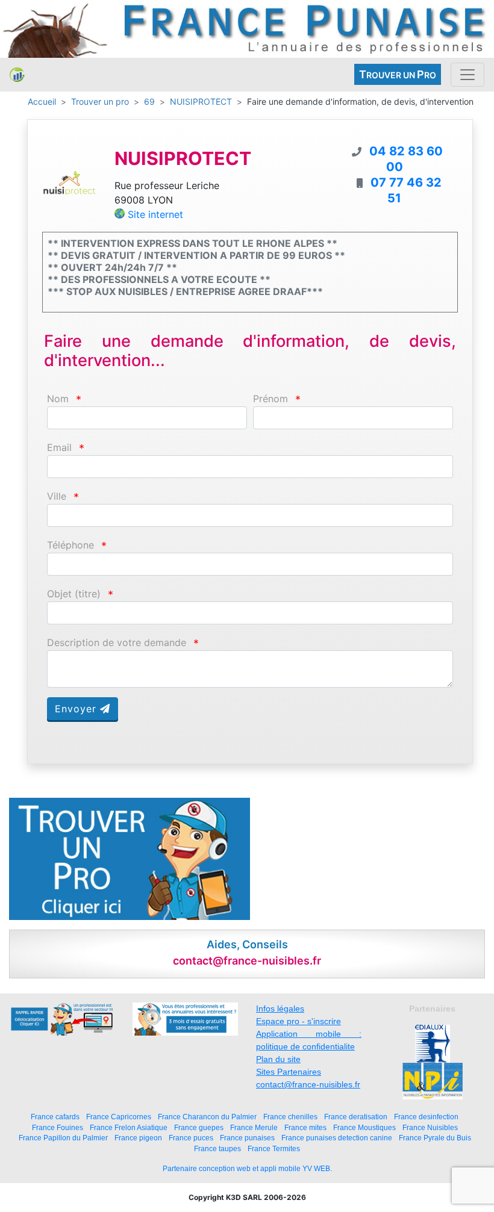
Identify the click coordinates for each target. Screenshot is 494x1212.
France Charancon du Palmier (207, 1116)
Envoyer (77, 709)
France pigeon (138, 1138)
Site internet (155, 214)
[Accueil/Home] (17, 74)
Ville (56, 496)
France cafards (55, 1116)
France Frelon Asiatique (128, 1127)
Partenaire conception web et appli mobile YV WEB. (247, 1168)
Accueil (42, 101)
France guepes (199, 1127)
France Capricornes (118, 1116)
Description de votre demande (116, 642)
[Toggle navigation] (467, 75)
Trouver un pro (100, 101)
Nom (58, 398)
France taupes (217, 1148)
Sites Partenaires (288, 1072)
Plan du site (278, 1059)
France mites (305, 1127)
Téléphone (70, 545)
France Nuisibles (430, 1127)
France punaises (247, 1138)
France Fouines (57, 1127)
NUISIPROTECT (201, 101)
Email (59, 447)
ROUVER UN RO (397, 74)
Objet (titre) (74, 593)
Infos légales (280, 1008)
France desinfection (426, 1116)
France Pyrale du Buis (435, 1138)
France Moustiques (364, 1127)
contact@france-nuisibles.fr (308, 1084)
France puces (191, 1138)
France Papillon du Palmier (63, 1138)
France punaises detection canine (336, 1138)
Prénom (270, 398)
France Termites (274, 1148)
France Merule (254, 1127)
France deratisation (355, 1116)
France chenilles (290, 1116)
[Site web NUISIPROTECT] (69, 182)
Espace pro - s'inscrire (298, 1021)
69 (149, 101)
